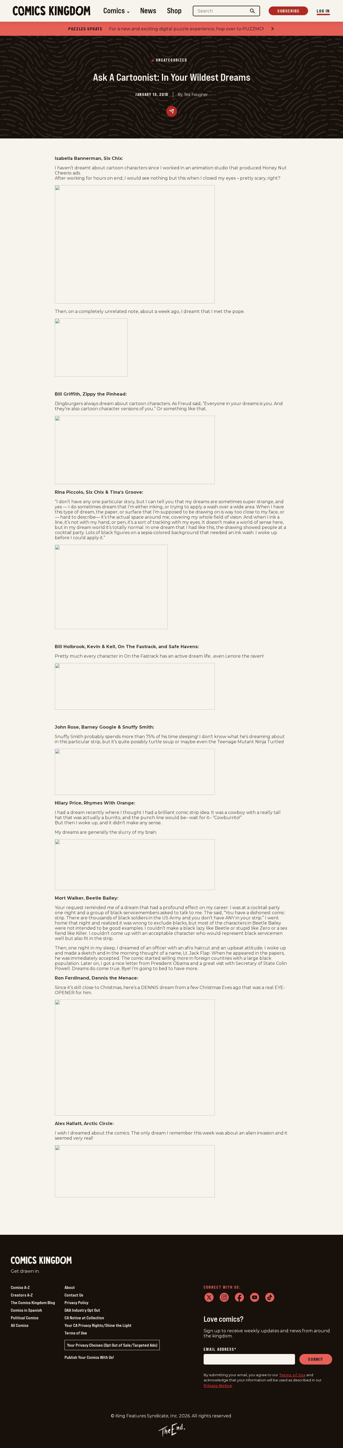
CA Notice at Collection (84, 1317)
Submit (315, 1359)
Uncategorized (171, 60)
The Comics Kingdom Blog (33, 1302)
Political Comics (25, 1317)
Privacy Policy (76, 1302)
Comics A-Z (20, 1287)
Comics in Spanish (26, 1310)
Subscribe (288, 11)
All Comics (19, 1325)
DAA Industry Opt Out (82, 1310)
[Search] (252, 11)
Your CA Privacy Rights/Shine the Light (98, 1325)
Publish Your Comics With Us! (89, 1357)
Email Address (220, 1349)
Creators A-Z (22, 1295)
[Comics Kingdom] (41, 1260)
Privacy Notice (218, 1385)
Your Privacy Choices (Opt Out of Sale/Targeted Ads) (112, 1345)
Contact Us (74, 1295)
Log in (323, 11)
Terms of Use (76, 1333)
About (70, 1287)
